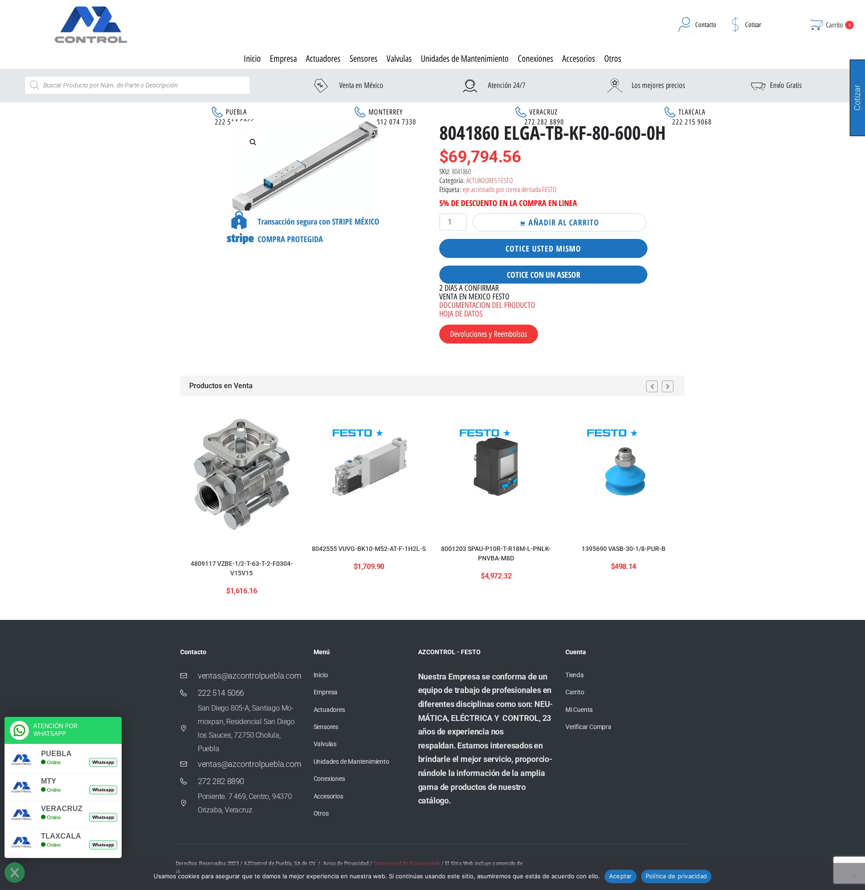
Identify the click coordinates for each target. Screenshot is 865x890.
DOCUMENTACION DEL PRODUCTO (487, 305)
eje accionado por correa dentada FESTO (509, 189)
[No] (853, 876)
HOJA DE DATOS (461, 314)
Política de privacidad (676, 876)
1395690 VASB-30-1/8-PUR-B (623, 548)
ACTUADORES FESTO (489, 180)
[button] (252, 141)
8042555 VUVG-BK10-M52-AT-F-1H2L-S (369, 548)
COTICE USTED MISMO (543, 248)
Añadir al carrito (563, 222)
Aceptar (620, 876)
